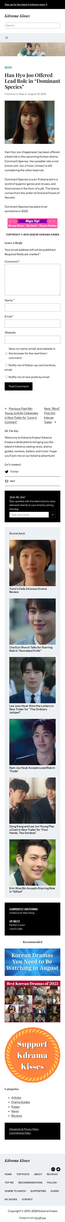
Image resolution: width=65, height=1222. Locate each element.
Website (10, 332)
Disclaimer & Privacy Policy (24, 1129)
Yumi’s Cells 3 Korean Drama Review (28, 590)
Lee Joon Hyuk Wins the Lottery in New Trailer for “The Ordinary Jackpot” (31, 709)
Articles (16, 1097)
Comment (12, 261)
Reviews (16, 1115)
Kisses (15, 1106)
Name (9, 300)
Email (9, 316)
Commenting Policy (20, 1132)
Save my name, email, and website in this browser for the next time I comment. (32, 353)
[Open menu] (7, 38)
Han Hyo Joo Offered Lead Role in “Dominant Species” (32, 81)
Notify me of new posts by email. (29, 377)
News (8, 67)
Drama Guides (20, 1102)
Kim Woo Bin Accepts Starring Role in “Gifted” (32, 890)
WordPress (40, 1218)
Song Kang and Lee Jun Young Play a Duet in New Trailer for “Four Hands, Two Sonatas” (31, 830)
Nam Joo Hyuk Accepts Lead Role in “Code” (32, 769)
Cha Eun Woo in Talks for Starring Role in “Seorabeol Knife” (30, 649)
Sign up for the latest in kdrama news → (26, 4)
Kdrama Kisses (17, 15)
